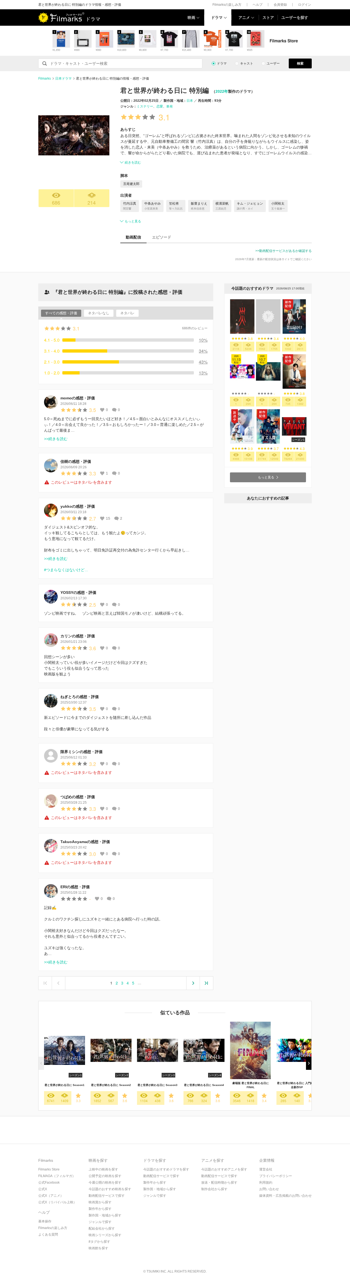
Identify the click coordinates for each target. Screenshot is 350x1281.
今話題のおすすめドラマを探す (166, 1169)
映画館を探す (98, 1248)
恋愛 (159, 106)
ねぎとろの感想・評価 (79, 697)
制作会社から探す (214, 1189)
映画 (191, 17)
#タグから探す (99, 1242)
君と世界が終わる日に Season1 (64, 1085)
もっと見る (133, 221)
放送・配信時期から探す (219, 1182)
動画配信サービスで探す (107, 1196)
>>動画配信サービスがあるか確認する (283, 251)
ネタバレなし (98, 313)
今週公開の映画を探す (105, 1182)
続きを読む (133, 162)
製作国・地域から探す (105, 1215)
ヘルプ (257, 5)
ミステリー (145, 106)
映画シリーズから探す (105, 1235)
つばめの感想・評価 (77, 797)
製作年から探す (100, 1209)
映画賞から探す (100, 1202)
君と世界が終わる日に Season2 (111, 1085)
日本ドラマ (63, 78)
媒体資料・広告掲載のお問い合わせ (285, 1196)
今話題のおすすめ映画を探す (110, 1189)
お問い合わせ (269, 1189)
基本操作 (44, 1221)
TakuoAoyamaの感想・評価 (85, 842)
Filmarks (44, 78)
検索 (300, 63)
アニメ (244, 17)
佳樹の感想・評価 (75, 461)
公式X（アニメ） (50, 1196)
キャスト (246, 63)
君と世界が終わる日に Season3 (157, 1085)
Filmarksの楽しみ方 (226, 5)
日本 (189, 101)
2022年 (221, 91)
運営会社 (265, 1169)
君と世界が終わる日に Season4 (204, 1085)
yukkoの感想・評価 (77, 506)
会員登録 (280, 5)
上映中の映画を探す (103, 1169)
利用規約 (265, 1182)
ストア (268, 17)
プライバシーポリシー (275, 1176)
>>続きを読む (56, 439)
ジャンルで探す (100, 1222)
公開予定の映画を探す (105, 1176)
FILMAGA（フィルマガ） (56, 1176)
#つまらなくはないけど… (66, 570)
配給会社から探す (102, 1228)
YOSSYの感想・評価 (78, 592)
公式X (42, 1189)
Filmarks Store (49, 1169)
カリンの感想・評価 (77, 636)
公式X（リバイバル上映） (57, 1202)
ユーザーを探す (294, 17)
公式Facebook (49, 1182)
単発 (169, 106)
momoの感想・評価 (77, 398)
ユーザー (273, 63)
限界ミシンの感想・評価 (81, 752)
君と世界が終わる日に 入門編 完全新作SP (297, 1085)
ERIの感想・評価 (75, 887)
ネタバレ (127, 313)
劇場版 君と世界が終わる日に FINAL (250, 1085)
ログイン (304, 5)
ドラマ (217, 17)
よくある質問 (48, 1234)
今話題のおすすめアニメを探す (224, 1169)
